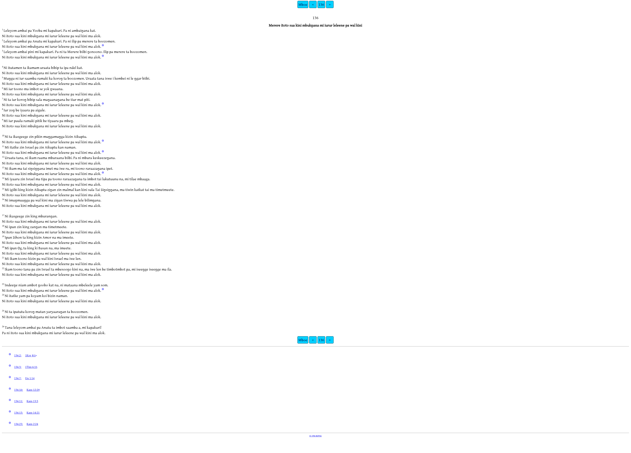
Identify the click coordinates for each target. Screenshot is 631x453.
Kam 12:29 (33, 389)
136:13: (18, 412)
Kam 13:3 (32, 401)
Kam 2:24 (32, 424)
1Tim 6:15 (31, 367)
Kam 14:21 (33, 412)
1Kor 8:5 (30, 355)
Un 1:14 (30, 378)
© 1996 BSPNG (315, 435)
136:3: (17, 367)
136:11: (18, 401)
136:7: (17, 378)
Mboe (302, 4)
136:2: (17, 355)
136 (321, 4)
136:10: (18, 389)
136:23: (18, 424)
